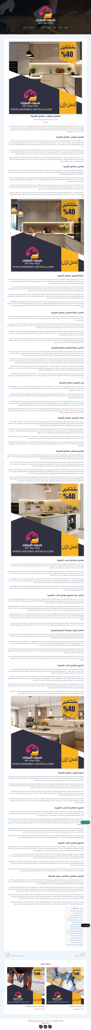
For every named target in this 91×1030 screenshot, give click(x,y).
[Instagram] (41, 1027)
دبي (37, 27)
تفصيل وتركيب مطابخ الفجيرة (76, 911)
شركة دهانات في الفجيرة (77, 1006)
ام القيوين (43, 27)
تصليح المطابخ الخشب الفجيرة (75, 940)
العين (54, 27)
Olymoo (30, 1021)
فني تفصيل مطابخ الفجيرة (76, 922)
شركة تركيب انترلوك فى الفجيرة (35, 1006)
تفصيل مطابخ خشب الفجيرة (76, 929)
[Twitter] (45, 1027)
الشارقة (60, 27)
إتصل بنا (86, 925)
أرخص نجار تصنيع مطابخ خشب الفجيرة (74, 931)
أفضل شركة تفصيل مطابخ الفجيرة (75, 917)
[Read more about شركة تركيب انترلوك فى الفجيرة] (26, 985)
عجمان (25, 27)
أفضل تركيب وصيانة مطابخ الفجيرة (75, 933)
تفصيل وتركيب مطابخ (70, 126)
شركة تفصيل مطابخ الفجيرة (76, 915)
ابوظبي (66, 27)
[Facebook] (50, 1027)
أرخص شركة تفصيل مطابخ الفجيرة (75, 920)
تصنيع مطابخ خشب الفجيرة (76, 935)
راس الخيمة (32, 27)
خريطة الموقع (45, 1023)
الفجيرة (49, 27)
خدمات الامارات (38, 126)
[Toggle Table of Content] (80, 909)
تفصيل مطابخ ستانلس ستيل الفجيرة (74, 944)
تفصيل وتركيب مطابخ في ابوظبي (62, 342)
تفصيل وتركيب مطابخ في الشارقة (68, 412)
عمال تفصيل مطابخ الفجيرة (76, 924)
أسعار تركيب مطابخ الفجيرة (76, 938)
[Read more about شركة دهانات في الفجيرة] (65, 985)
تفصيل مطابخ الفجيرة (77, 913)
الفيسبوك (16, 904)
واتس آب (86, 822)
